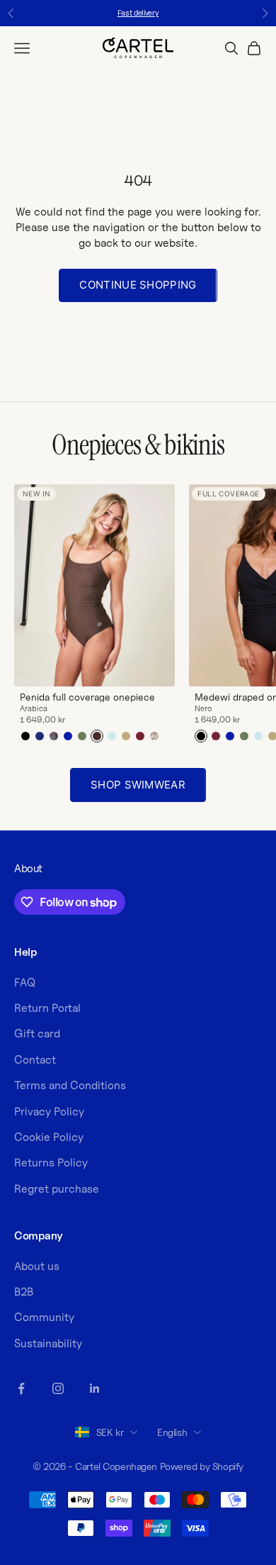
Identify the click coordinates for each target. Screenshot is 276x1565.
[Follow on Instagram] (58, 1388)
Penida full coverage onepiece (87, 697)
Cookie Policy (49, 1137)
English (172, 1432)
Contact (35, 1059)
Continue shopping (137, 284)
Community (44, 1317)
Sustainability (48, 1343)
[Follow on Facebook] (21, 1388)
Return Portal (47, 1008)
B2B (23, 1291)
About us (36, 1266)
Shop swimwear (138, 784)
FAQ (24, 982)
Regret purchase (56, 1189)
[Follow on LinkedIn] (95, 1388)
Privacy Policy (49, 1111)
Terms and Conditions (70, 1085)
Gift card (37, 1033)
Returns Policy (51, 1162)
